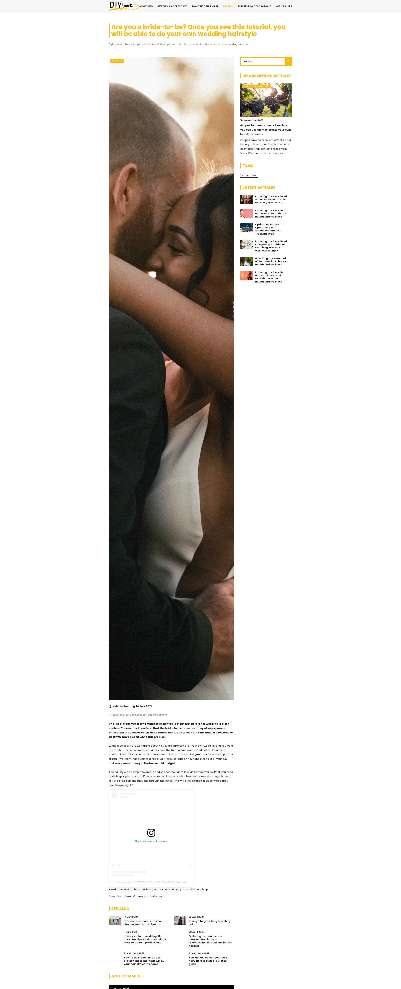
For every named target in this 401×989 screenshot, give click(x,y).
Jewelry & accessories (172, 6)
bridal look (249, 175)
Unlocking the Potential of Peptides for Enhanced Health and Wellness (271, 261)
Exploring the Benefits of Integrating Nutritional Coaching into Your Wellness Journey (271, 246)
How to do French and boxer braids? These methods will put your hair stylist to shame (145, 961)
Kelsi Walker (121, 706)
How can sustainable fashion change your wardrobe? (143, 923)
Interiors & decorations (254, 6)
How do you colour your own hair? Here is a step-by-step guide (208, 961)
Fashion (228, 6)
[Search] (288, 61)
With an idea (284, 6)
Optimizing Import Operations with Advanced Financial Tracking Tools (268, 229)
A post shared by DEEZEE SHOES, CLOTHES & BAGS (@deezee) (151, 882)
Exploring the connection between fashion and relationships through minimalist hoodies (210, 941)
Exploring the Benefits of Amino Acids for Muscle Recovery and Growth (271, 199)
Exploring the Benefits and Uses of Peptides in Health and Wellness (270, 213)
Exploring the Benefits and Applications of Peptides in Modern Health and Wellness (269, 277)
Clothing (146, 6)
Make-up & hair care (205, 6)
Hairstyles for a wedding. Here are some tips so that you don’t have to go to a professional (145, 939)
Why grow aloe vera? (254, 125)
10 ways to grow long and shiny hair (210, 923)
